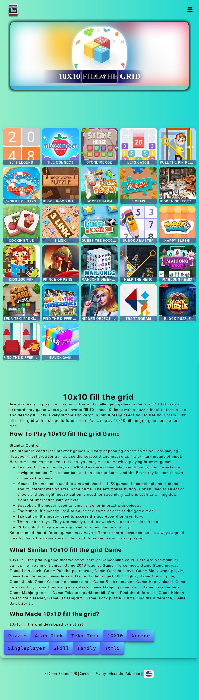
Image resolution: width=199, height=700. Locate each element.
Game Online (29, 9)
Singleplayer (26, 648)
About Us (116, 674)
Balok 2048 (60, 341)
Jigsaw (138, 185)
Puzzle (17, 635)
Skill (61, 648)
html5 (112, 648)
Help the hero (138, 263)
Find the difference (60, 302)
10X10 (115, 635)
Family (86, 648)
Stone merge (99, 146)
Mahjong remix (177, 263)
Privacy (100, 674)
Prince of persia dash (60, 263)
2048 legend (21, 146)
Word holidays (21, 185)
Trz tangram (138, 302)
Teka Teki (85, 635)
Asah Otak (49, 635)
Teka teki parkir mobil (21, 302)
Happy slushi (177, 224)
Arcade (140, 635)
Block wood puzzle (60, 185)
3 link (60, 224)
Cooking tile (21, 224)
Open (190, 10)
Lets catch (138, 146)
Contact (85, 674)
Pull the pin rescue (177, 146)
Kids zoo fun (21, 263)
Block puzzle (177, 302)
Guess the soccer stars (99, 224)
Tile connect (60, 146)
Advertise (133, 674)
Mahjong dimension (99, 263)
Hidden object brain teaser (99, 302)
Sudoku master (138, 224)
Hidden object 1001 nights (177, 185)
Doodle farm (99, 185)
